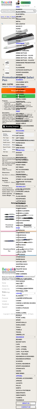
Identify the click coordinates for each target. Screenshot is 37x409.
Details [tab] (5, 96)
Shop (7, 16)
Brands (14, 16)
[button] (18, 3)
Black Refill (12, 86)
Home (2, 16)
